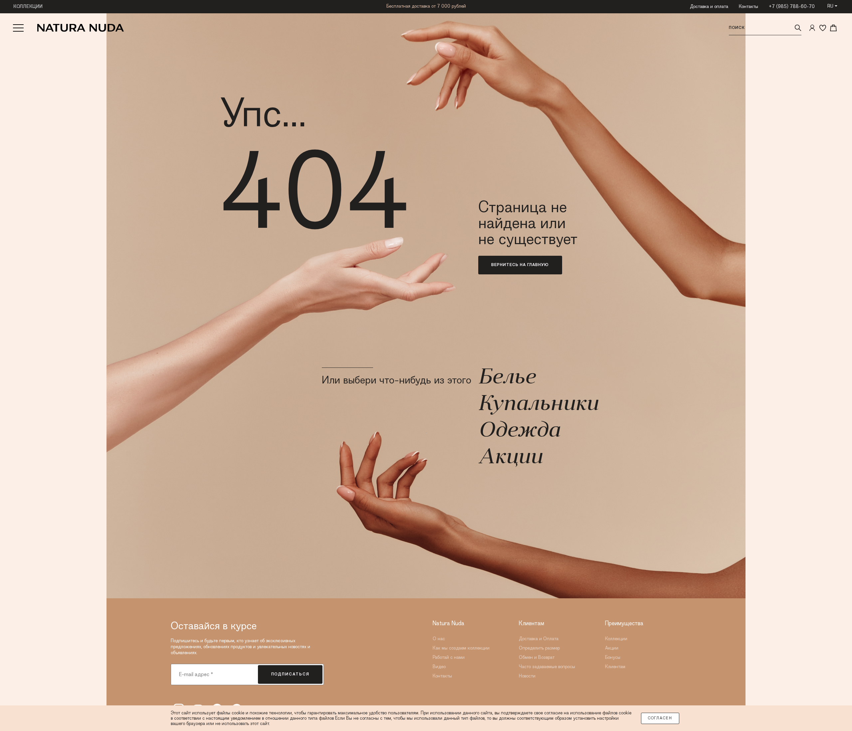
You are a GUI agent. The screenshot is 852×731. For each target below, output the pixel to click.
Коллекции (616, 639)
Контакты (748, 6)
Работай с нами (449, 657)
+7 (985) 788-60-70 (792, 6)
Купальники (538, 404)
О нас (439, 639)
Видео (439, 666)
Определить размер (539, 648)
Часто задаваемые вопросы (547, 666)
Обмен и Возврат (536, 657)
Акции (510, 458)
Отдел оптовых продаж (426, 6)
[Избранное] (822, 28)
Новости (527, 676)
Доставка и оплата (709, 6)
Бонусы (612, 657)
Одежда (519, 431)
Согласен (660, 718)
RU (830, 6)
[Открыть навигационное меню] (18, 28)
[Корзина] (833, 28)
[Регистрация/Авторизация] (812, 28)
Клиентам (615, 666)
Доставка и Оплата (538, 639)
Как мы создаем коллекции (461, 648)
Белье (506, 378)
